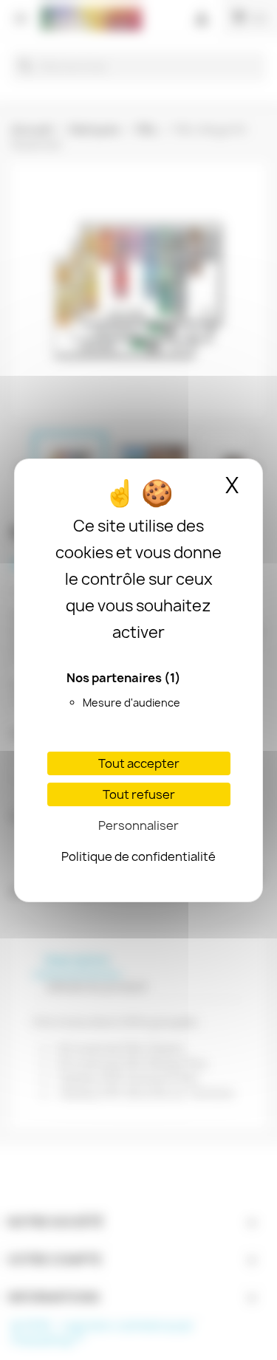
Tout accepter (138, 763)
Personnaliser (138, 825)
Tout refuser (139, 794)
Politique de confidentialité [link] (138, 856)
